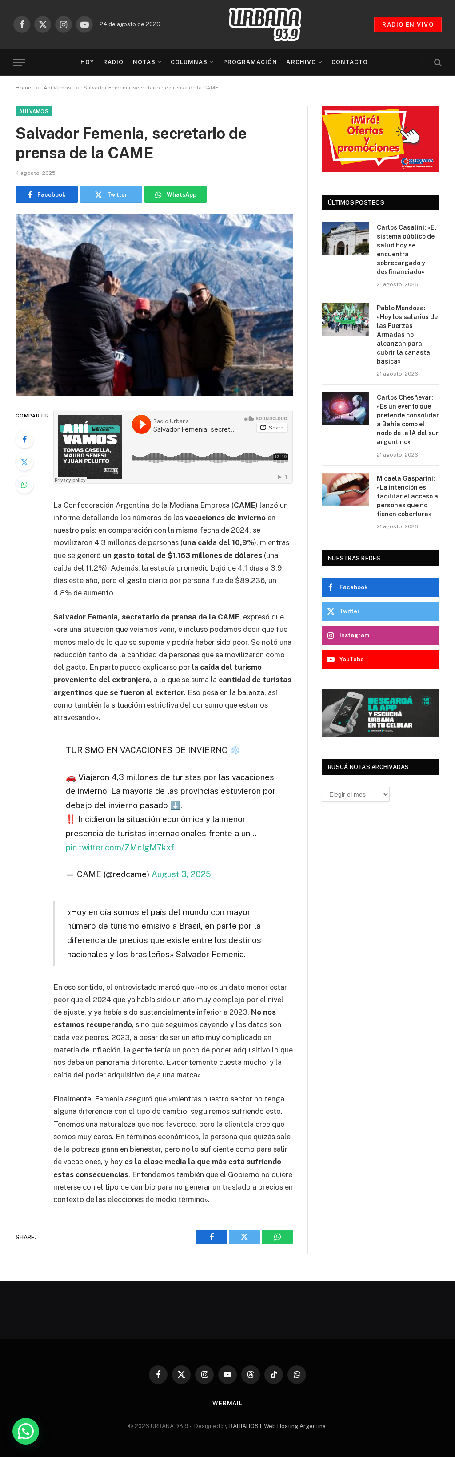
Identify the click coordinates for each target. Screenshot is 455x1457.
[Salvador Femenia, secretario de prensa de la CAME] (154, 305)
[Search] (437, 63)
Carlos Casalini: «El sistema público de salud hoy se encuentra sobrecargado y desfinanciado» (406, 249)
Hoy (87, 62)
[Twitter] (24, 462)
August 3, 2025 (181, 874)
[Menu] (19, 63)
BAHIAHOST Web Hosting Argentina (277, 1426)
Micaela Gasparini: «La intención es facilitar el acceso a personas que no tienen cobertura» (407, 496)
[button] (25, 1431)
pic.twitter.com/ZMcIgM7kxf (120, 847)
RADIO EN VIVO (408, 24)
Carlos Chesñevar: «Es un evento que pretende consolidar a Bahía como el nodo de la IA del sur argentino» (408, 419)
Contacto (349, 62)
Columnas (189, 62)
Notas (144, 62)
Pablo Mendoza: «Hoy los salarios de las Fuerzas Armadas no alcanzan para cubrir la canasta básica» (407, 334)
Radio (113, 62)
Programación (250, 62)
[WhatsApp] (24, 485)
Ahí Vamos (33, 111)
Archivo (301, 62)
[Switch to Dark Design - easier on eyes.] (422, 62)
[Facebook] (24, 439)
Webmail (227, 1403)
